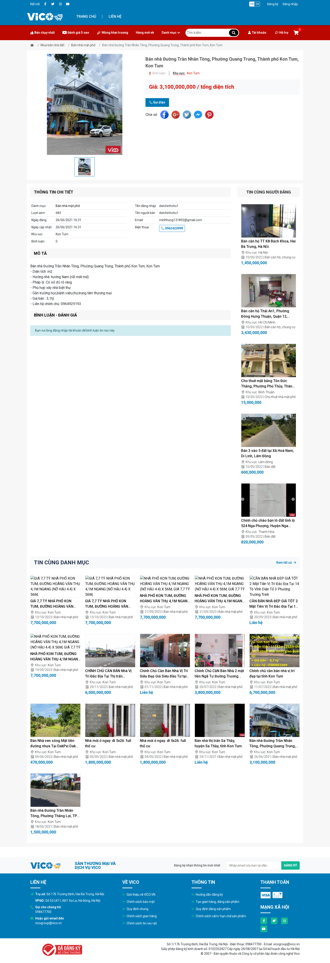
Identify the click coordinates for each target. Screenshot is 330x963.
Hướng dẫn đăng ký (209, 894)
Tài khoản (259, 32)
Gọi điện (158, 102)
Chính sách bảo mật (140, 902)
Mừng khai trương (115, 32)
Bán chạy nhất (44, 32)
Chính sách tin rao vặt (141, 923)
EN (257, 4)
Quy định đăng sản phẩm (213, 909)
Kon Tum (54, 612)
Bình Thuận (266, 392)
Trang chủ (86, 16)
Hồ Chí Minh (266, 322)
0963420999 (173, 228)
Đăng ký (272, 4)
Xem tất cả (284, 562)
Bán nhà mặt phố (83, 45)
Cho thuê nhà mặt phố (280, 397)
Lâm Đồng (265, 462)
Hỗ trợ (283, 32)
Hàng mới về (145, 32)
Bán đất (270, 466)
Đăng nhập (290, 4)
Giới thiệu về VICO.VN (140, 894)
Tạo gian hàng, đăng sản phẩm (217, 902)
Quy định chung (137, 909)
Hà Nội (263, 252)
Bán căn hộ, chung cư (280, 257)
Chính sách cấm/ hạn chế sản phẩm (220, 916)
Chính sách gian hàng (141, 916)
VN (252, 4)
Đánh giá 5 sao (78, 32)
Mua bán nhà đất (52, 45)
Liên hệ (115, 16)
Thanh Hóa (266, 532)
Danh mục (169, 32)
